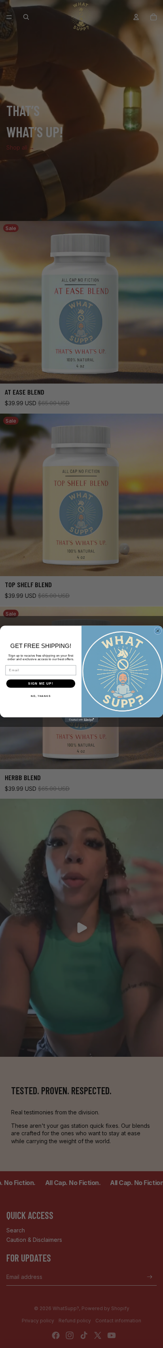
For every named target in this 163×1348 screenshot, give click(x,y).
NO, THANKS (41, 696)
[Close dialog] (158, 631)
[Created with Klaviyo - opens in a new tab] (82, 720)
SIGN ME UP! (40, 683)
